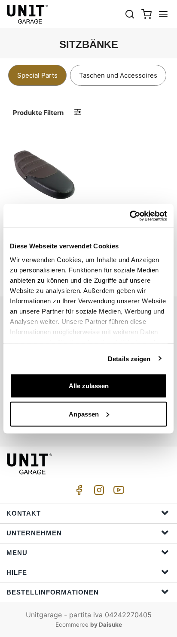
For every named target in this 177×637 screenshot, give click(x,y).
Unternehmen (34, 533)
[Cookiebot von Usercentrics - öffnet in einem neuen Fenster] (129, 215)
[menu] (163, 14)
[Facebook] (78, 492)
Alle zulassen (89, 385)
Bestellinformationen (52, 592)
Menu (16, 552)
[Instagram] (97, 492)
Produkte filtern (38, 113)
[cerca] (130, 14)
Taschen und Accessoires (118, 75)
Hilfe (16, 572)
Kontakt (23, 513)
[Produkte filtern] (77, 112)
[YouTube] (117, 492)
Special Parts (37, 75)
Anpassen (84, 413)
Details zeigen (129, 358)
